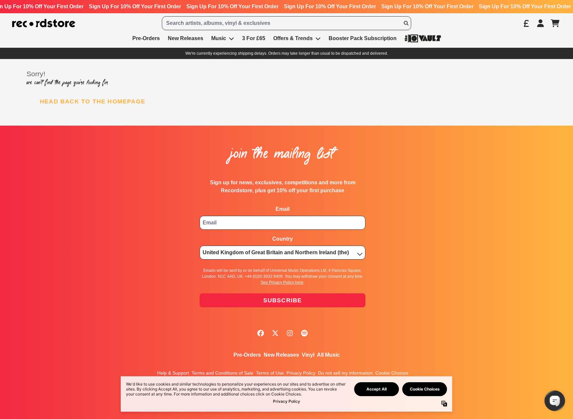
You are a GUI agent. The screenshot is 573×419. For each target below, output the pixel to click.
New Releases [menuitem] (185, 38)
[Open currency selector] (526, 23)
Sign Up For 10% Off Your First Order (134, 6)
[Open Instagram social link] (290, 333)
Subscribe (282, 300)
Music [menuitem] (218, 38)
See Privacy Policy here (282, 282)
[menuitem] (423, 38)
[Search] (406, 23)
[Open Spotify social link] (304, 333)
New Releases (281, 355)
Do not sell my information (345, 373)
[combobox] (286, 23)
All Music (328, 355)
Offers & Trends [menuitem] (293, 38)
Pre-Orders (247, 355)
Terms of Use (270, 373)
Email (282, 209)
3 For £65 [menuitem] (253, 38)
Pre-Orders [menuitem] (146, 38)
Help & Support (173, 373)
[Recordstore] (44, 23)
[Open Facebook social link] (260, 333)
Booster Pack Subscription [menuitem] (363, 38)
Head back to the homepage (92, 101)
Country (282, 239)
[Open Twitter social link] (275, 333)
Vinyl (308, 355)
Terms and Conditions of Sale (222, 373)
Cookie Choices (391, 373)
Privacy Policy (300, 373)
